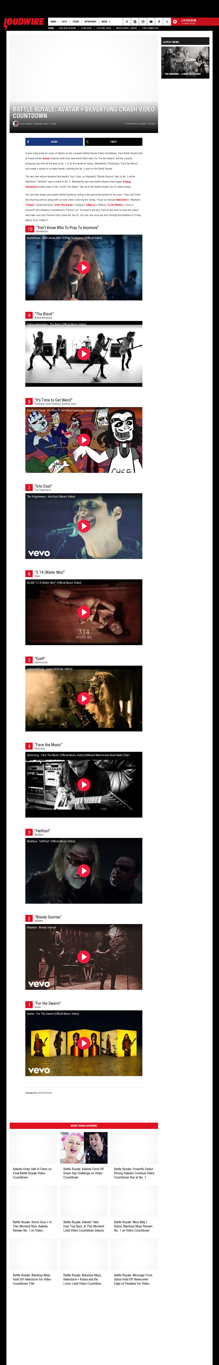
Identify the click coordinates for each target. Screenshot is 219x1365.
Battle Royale (45, 1093)
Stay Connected (150, 28)
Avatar (46, 158)
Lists (64, 21)
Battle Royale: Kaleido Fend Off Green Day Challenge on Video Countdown (83, 1173)
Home (51, 28)
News (53, 21)
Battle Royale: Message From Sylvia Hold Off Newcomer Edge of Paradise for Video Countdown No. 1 (133, 1279)
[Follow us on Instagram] (143, 22)
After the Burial (63, 204)
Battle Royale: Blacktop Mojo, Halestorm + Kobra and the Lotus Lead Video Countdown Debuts (82, 1279)
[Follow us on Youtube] (151, 22)
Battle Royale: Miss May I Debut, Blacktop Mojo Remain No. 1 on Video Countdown (133, 1226)
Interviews (90, 21)
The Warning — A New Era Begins (182, 74)
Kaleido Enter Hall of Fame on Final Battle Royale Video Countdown (32, 1173)
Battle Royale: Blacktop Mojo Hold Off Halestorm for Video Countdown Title (32, 1279)
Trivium (29, 204)
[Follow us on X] (167, 22)
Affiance (90, 204)
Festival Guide (104, 28)
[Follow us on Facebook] (159, 22)
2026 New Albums (67, 28)
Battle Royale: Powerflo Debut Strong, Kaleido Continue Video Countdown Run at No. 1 (134, 1173)
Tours (75, 21)
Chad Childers (26, 124)
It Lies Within (115, 204)
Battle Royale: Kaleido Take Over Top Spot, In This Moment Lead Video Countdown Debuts (83, 1226)
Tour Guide (86, 28)
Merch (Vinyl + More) (126, 28)
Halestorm (122, 199)
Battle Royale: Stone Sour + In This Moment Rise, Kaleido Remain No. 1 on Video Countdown (32, 1226)
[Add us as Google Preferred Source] (135, 22)
